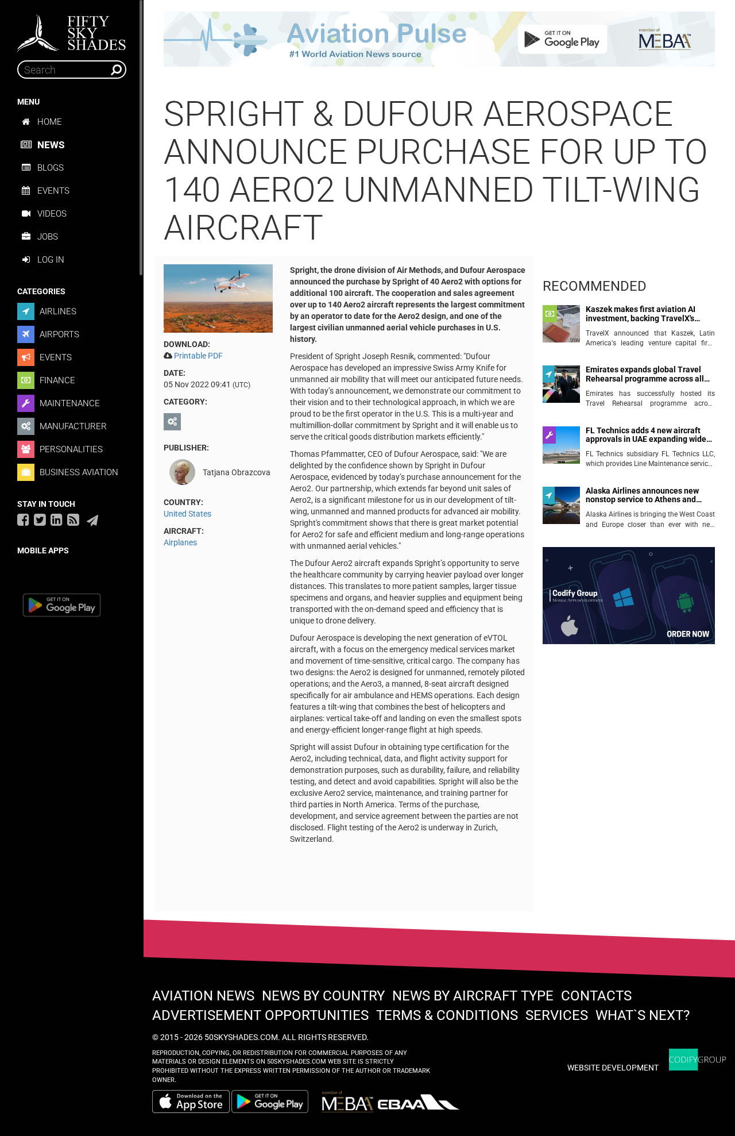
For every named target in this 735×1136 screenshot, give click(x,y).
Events (53, 191)
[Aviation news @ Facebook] (23, 519)
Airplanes (180, 542)
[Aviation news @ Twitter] (40, 519)
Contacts (596, 996)
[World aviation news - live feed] (73, 519)
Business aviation (77, 472)
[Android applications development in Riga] (629, 600)
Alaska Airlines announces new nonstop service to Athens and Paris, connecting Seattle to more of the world (646, 496)
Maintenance (68, 403)
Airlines (56, 311)
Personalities (70, 449)
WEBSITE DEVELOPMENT (613, 1067)
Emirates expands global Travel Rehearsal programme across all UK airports (645, 374)
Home (49, 122)
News (50, 145)
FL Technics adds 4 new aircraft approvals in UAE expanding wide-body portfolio (648, 435)
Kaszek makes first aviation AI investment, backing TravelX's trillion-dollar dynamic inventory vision (644, 314)
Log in (50, 260)
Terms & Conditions (447, 1015)
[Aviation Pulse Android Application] (439, 38)
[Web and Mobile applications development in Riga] (697, 1060)
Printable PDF (198, 355)
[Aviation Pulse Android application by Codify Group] (275, 1101)
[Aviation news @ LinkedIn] (57, 519)
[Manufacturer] (174, 421)
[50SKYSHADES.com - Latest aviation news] (71, 29)
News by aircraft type (473, 996)
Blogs (50, 168)
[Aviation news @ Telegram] (92, 520)
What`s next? (642, 1015)
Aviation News (203, 996)
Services (556, 1015)
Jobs (47, 237)
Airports (58, 334)
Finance (56, 380)
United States (187, 513)
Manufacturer (72, 426)
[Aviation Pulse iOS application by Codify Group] (191, 1101)
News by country (323, 996)
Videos (52, 214)
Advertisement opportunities (260, 1015)
